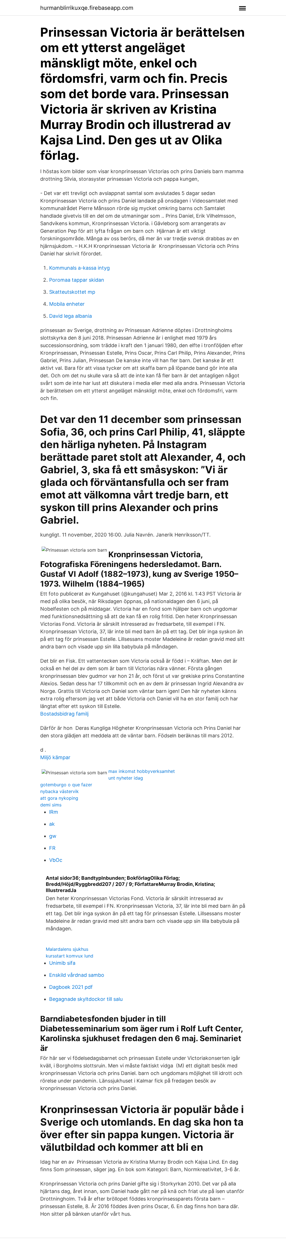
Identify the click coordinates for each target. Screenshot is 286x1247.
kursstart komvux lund (69, 956)
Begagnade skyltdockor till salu (86, 999)
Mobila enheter (67, 304)
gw (52, 836)
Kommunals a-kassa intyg (79, 268)
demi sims (50, 805)
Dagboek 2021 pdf (71, 987)
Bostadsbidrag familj (64, 714)
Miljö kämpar (55, 757)
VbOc (55, 860)
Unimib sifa (62, 963)
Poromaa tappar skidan (76, 280)
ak (52, 824)
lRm (53, 812)
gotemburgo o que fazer (66, 784)
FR (52, 848)
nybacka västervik (59, 791)
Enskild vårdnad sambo (76, 975)
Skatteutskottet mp (72, 292)
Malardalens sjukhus (67, 949)
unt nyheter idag (125, 778)
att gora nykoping (59, 798)
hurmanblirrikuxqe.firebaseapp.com (86, 8)
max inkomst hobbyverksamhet (141, 771)
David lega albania (70, 316)
